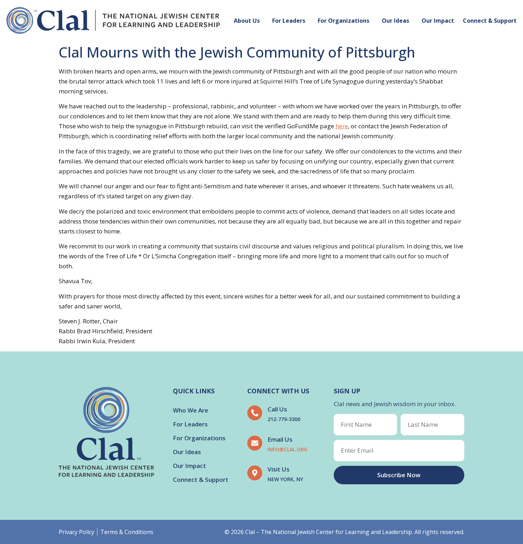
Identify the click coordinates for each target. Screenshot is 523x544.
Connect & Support (490, 20)
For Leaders (288, 20)
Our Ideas (395, 20)
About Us (247, 20)
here (342, 126)
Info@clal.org (287, 449)
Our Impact (438, 20)
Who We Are (190, 410)
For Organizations (343, 20)
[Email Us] (254, 443)
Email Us (280, 439)
